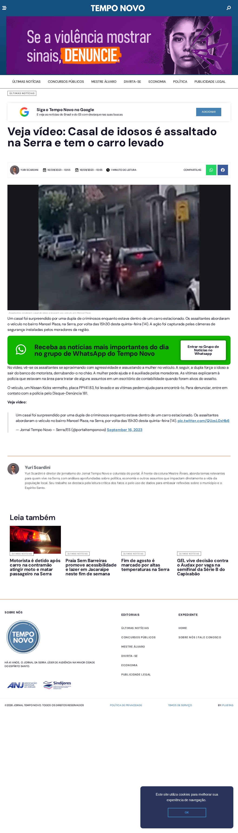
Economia (129, 668)
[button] (211, 170)
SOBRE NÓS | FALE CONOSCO (199, 640)
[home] (118, 8)
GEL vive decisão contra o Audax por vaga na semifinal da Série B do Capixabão (202, 570)
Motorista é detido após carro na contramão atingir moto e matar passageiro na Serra (35, 570)
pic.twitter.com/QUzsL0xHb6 (203, 424)
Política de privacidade (126, 708)
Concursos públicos (138, 640)
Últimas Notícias (22, 93)
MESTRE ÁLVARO (133, 650)
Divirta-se (129, 659)
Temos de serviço (180, 708)
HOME (182, 631)
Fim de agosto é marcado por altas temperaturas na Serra (145, 568)
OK (187, 812)
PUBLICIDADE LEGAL (136, 678)
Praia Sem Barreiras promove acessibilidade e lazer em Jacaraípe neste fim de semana (91, 570)
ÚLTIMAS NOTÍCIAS (135, 631)
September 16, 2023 (124, 433)
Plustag (227, 708)
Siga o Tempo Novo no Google (65, 109)
